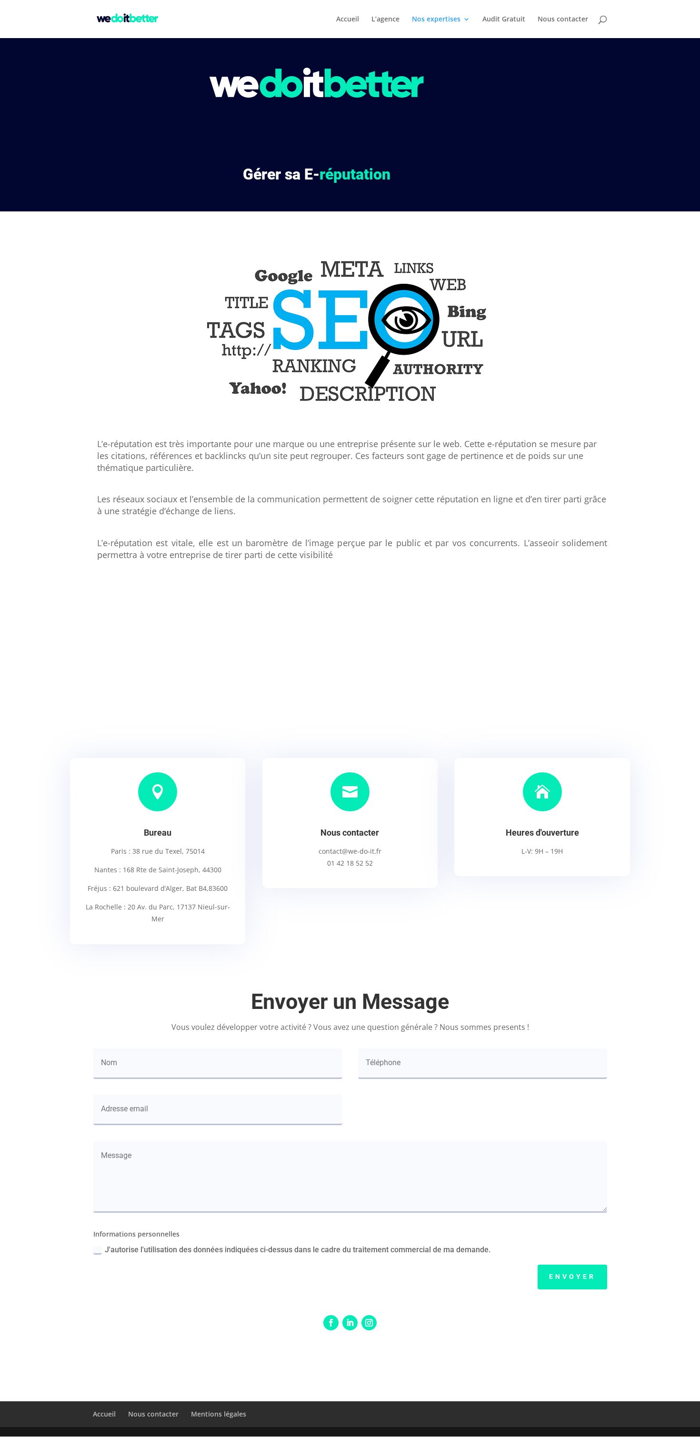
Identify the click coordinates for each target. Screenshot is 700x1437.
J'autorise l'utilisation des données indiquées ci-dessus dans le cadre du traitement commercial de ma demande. (297, 1249)
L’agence (385, 19)
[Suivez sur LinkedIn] (350, 1322)
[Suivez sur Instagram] (369, 1322)
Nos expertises (436, 19)
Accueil (347, 19)
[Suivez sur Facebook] (331, 1322)
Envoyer (572, 1276)
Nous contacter (563, 19)
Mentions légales (218, 1413)
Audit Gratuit (503, 19)
